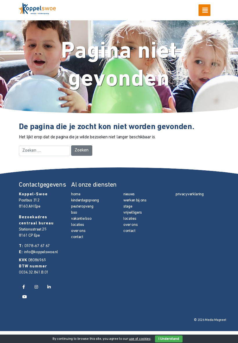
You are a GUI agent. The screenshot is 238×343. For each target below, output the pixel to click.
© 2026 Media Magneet (210, 320)
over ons (78, 231)
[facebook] (24, 287)
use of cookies (140, 339)
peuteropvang (82, 206)
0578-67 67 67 (37, 246)
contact (77, 237)
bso (74, 212)
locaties (77, 225)
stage (127, 206)
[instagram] (36, 287)
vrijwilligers (132, 212)
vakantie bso (81, 219)
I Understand (168, 339)
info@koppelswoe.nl (41, 252)
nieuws (129, 194)
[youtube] (25, 297)
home (75, 194)
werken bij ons (135, 200)
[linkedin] (49, 287)
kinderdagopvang (85, 200)
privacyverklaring (190, 194)
